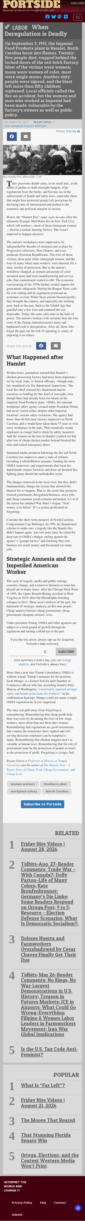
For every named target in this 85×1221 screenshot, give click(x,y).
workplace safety (24, 791)
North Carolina (57, 791)
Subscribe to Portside (43, 804)
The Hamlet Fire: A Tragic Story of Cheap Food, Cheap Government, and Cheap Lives (41, 769)
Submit (17, 1214)
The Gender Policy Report (25, 126)
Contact (60, 1202)
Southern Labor (55, 784)
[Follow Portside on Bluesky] (54, 18)
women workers (23, 784)
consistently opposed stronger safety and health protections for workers (42, 691)
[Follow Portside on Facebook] (47, 18)
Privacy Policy (22, 1202)
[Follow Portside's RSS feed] (66, 18)
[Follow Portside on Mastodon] (59, 18)
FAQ (43, 1202)
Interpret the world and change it (15, 1186)
